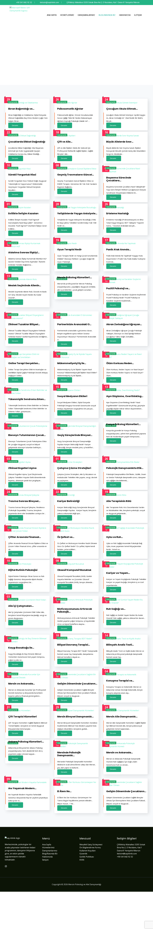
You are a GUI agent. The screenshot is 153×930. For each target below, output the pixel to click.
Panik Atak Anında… (118, 249)
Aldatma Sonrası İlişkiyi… (23, 252)
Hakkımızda (125, 15)
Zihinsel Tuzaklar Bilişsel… (24, 324)
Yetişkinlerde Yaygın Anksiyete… (77, 213)
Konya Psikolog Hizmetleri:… (123, 424)
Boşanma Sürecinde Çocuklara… (118, 179)
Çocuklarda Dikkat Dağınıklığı (26, 141)
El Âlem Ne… (64, 791)
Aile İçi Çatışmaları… (21, 606)
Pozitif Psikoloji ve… (118, 288)
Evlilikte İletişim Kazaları (23, 213)
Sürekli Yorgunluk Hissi (22, 174)
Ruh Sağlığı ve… (115, 609)
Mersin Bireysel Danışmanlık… (75, 716)
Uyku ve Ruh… (114, 537)
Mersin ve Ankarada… (21, 683)
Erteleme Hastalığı (117, 213)
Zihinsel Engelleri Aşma (22, 468)
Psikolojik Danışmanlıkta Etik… (124, 468)
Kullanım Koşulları (87, 850)
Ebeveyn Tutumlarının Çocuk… (27, 435)
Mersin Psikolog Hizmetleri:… (74, 277)
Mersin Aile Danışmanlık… (121, 716)
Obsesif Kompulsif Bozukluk (74, 570)
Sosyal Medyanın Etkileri (72, 396)
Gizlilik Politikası (86, 856)
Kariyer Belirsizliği (68, 501)
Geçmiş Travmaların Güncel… (75, 174)
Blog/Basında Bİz (107, 15)
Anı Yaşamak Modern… (22, 788)
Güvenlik (83, 853)
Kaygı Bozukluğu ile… (21, 647)
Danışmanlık (12, 102)
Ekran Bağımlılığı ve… (21, 108)
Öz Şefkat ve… (65, 537)
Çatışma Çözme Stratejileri (74, 468)
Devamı (15, 125)
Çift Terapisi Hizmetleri (22, 716)
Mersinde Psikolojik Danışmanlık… (69, 754)
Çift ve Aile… (64, 141)
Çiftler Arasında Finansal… (24, 537)
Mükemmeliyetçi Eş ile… (71, 363)
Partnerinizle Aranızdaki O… (74, 324)
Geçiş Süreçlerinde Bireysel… (74, 435)
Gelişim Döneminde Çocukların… (77, 683)
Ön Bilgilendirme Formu (90, 847)
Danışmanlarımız (86, 15)
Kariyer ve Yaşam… (118, 573)
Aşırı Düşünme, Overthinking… (124, 396)
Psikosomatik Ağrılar (70, 108)
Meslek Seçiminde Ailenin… (24, 285)
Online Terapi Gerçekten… (24, 363)
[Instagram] (6, 866)
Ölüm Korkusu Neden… (120, 363)
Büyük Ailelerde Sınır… (119, 141)
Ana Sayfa (52, 15)
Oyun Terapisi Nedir (69, 249)
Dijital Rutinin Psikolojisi (22, 570)
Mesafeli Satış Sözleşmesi (90, 844)
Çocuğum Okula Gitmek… (122, 108)
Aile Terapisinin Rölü (118, 501)
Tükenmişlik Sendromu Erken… (27, 399)
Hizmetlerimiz (67, 15)
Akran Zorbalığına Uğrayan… (124, 324)
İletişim (138, 15)
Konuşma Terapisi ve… (120, 680)
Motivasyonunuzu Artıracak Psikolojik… (74, 610)
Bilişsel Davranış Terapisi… (73, 644)
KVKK (81, 859)
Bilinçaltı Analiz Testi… (120, 644)
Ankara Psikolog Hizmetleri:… (26, 741)
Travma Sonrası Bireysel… (24, 501)
